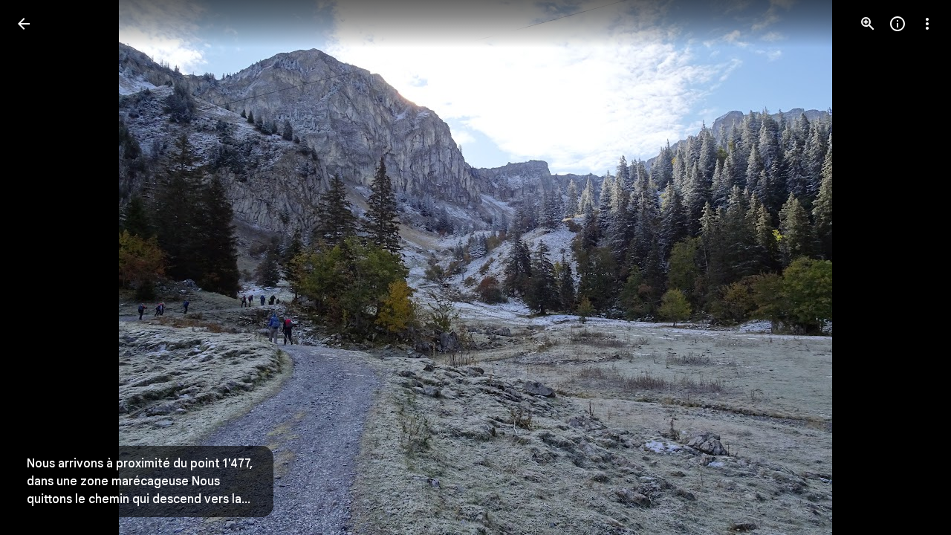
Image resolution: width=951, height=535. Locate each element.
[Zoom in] (868, 24)
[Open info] (897, 24)
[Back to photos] (24, 24)
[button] (41, 267)
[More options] (927, 24)
